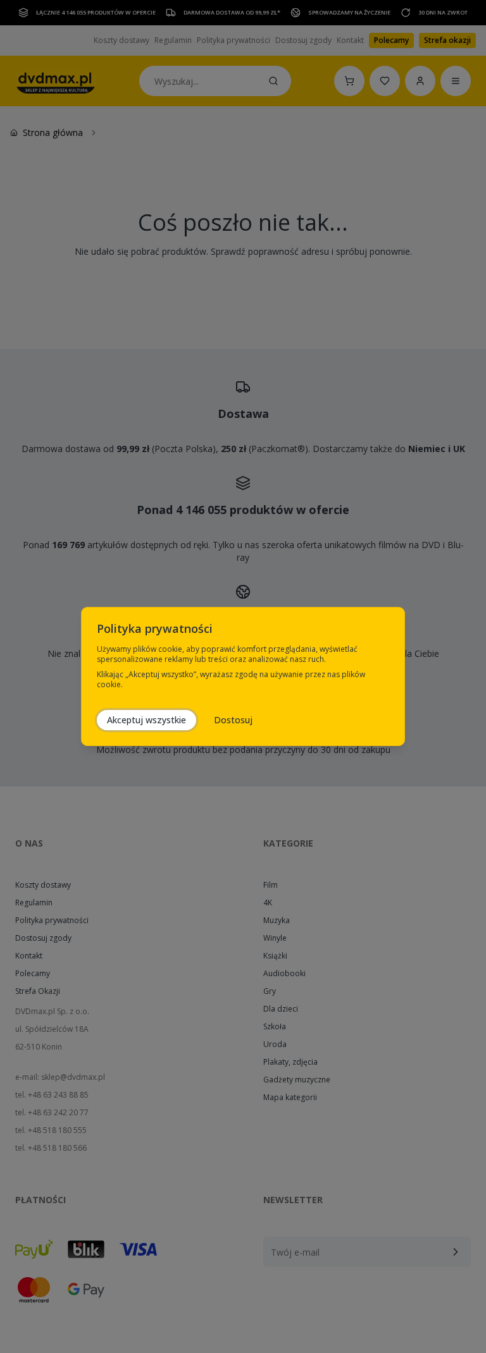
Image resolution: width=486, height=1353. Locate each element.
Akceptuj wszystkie (146, 720)
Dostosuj (233, 720)
